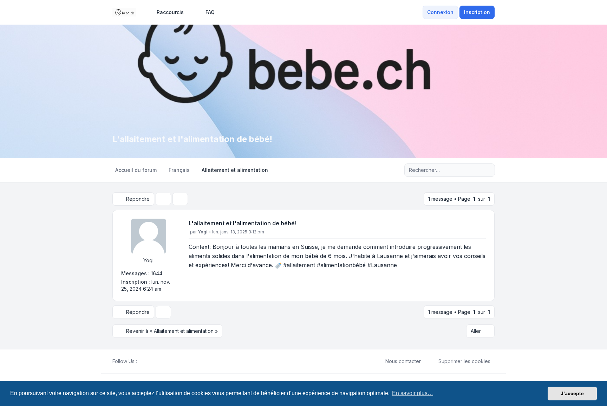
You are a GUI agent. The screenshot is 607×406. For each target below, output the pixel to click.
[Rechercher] (475, 170)
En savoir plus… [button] (412, 393)
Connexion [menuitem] (440, 12)
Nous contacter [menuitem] (403, 361)
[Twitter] (146, 361)
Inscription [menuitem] (477, 12)
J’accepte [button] (572, 393)
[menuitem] (167, 12)
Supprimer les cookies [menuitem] (464, 361)
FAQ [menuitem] (210, 12)
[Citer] (480, 225)
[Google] (158, 361)
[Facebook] (141, 361)
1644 (156, 273)
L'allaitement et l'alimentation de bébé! (242, 223)
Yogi (148, 260)
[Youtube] (152, 361)
